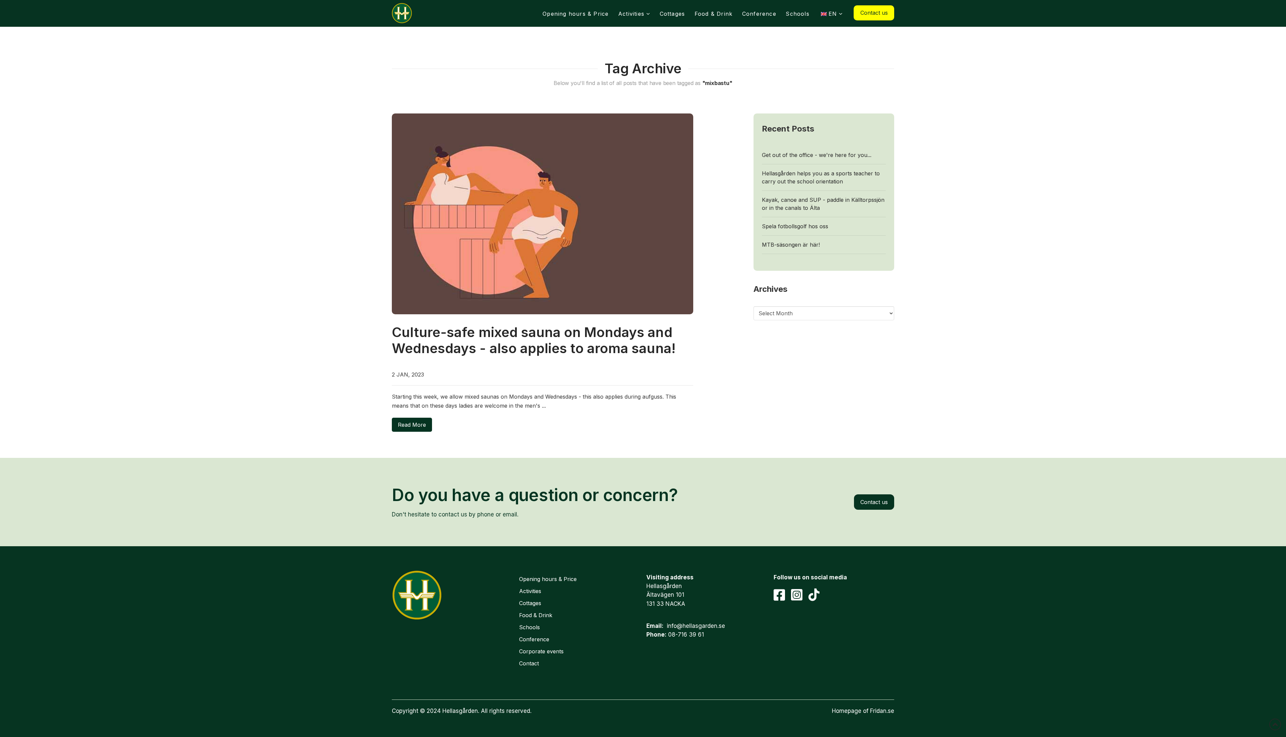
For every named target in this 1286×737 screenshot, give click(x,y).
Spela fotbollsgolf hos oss (795, 226)
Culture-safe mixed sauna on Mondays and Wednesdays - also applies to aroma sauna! (533, 340)
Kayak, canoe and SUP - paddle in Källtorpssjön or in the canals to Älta (823, 203)
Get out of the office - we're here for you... (816, 155)
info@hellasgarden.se (696, 626)
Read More (412, 424)
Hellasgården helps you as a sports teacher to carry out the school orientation (821, 177)
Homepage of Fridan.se (863, 711)
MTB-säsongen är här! (791, 244)
